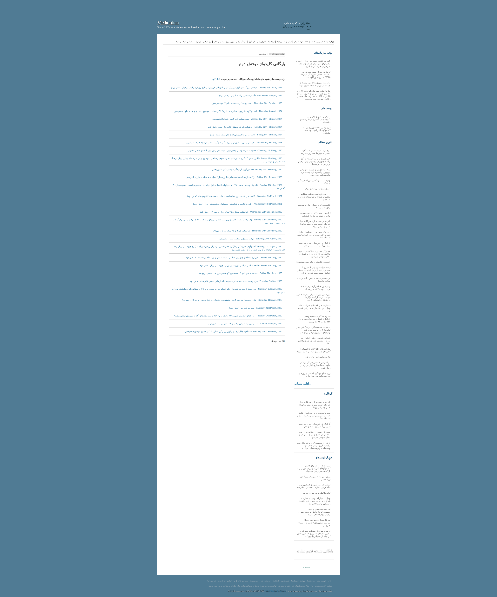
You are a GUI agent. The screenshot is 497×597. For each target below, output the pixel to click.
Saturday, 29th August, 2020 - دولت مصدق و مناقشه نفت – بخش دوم (250, 238)
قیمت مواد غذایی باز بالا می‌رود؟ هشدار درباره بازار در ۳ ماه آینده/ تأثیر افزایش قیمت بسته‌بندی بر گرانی (313, 270)
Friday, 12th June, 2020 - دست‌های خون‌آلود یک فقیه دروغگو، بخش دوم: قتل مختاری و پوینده (240, 273)
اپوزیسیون (230, 42)
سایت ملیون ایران (277, 54)
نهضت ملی (298, 42)
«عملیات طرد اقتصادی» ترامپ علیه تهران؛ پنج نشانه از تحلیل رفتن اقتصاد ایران (314, 308)
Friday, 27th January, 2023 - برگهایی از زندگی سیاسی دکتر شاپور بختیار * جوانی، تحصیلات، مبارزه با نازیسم (234, 177)
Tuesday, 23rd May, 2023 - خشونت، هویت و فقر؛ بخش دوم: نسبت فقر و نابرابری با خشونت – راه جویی (235, 150)
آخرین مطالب (325, 142)
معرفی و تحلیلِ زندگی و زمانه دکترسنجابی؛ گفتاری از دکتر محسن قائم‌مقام (315, 119)
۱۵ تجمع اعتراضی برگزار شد (317, 357)
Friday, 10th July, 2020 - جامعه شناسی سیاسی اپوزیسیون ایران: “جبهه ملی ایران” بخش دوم (241, 265)
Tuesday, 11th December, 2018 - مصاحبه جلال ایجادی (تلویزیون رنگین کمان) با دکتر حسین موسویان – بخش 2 (232, 331)
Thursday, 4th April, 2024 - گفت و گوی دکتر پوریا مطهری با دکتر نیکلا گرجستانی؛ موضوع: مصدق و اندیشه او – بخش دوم (228, 111)
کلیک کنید (216, 79)
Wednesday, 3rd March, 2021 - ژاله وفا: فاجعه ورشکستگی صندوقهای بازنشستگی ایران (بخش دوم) (237, 204)
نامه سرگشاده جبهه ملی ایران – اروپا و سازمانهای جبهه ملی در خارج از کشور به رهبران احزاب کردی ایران (313, 64)
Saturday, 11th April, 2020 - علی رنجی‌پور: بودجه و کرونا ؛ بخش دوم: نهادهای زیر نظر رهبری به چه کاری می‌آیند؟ (232, 300)
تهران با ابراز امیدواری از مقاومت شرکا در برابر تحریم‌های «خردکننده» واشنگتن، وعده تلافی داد (314, 501)
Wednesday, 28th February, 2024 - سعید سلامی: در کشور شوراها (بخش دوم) (247, 119)
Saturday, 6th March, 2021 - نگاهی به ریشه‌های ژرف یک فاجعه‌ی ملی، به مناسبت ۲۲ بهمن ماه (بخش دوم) (234, 196)
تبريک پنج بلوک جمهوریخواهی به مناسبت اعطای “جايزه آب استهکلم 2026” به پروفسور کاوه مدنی (315, 74)
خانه (306, 42)
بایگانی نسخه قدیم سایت (315, 551)
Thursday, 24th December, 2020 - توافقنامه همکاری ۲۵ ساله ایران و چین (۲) (247, 231)
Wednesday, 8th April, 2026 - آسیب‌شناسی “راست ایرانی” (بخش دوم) (250, 95)
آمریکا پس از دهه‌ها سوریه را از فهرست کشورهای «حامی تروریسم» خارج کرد (314, 523)
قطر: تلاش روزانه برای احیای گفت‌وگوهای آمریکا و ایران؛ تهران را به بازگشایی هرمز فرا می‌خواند (313, 468)
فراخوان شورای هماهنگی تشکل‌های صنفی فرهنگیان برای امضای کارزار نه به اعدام (314, 197)
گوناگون (252, 42)
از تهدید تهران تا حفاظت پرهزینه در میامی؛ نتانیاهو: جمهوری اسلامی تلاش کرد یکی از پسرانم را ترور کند (313, 533)
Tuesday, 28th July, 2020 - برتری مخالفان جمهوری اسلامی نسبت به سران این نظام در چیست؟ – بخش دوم (234, 257)
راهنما (178, 42)
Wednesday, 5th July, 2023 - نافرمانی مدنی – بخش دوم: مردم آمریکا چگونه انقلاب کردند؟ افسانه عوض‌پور (234, 142)
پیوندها (279, 42)
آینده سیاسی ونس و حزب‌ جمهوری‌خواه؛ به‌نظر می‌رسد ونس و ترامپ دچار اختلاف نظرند (314, 512)
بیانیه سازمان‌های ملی (323, 52)
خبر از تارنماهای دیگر (323, 457)
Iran (326, 16)
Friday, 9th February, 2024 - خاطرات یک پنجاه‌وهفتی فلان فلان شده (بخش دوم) (246, 134)
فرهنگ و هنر (241, 42)
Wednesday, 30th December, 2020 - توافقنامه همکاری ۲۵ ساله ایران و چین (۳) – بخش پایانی (240, 212)
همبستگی (285, 581)
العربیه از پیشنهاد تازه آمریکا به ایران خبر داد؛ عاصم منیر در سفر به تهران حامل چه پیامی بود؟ (314, 224)
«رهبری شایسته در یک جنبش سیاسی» (313, 262)
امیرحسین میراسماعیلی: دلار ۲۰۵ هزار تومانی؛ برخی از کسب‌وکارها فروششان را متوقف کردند (313, 297)
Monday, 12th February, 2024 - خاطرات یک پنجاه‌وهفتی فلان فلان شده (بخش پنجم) (244, 127)
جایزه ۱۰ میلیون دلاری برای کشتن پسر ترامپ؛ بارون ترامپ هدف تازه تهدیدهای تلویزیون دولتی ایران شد (313, 330)
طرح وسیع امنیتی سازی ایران (317, 188)
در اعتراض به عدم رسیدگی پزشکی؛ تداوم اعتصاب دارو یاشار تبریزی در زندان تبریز (314, 365)
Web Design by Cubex (276, 591)
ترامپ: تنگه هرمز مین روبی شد (316, 493)
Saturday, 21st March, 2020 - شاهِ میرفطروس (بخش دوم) (255, 308)
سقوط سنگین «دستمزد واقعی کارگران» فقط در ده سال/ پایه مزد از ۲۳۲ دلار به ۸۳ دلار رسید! (314, 319)
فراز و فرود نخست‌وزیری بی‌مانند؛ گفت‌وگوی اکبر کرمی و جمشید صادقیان (315, 130)
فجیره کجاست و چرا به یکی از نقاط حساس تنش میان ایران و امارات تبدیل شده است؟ (313, 235)
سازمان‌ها (288, 42)
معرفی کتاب (219, 42)
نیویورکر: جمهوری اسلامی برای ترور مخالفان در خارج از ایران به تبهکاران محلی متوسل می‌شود (314, 254)
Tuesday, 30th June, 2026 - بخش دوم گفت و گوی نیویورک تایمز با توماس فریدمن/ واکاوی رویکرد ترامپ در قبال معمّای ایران (226, 87)
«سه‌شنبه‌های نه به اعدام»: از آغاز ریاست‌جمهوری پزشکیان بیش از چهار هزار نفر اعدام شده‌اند (314, 161)
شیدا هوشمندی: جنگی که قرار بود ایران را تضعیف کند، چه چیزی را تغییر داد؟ (314, 341)
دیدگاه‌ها (271, 42)
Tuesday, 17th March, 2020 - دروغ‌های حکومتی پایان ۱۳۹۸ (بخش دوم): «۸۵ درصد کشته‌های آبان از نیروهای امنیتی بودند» (228, 316)
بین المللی (207, 42)
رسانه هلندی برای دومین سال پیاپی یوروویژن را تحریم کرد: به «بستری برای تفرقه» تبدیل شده (315, 172)
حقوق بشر (261, 42)
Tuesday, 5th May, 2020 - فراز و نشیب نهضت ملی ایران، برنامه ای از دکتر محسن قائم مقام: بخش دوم (236, 281)
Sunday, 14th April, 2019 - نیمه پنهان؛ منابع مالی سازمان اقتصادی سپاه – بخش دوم (245, 323)
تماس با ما (187, 42)
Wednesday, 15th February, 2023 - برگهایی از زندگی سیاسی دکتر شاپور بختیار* (246, 169)
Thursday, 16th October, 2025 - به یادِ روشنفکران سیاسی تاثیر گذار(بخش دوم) (247, 103)
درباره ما (197, 42)
